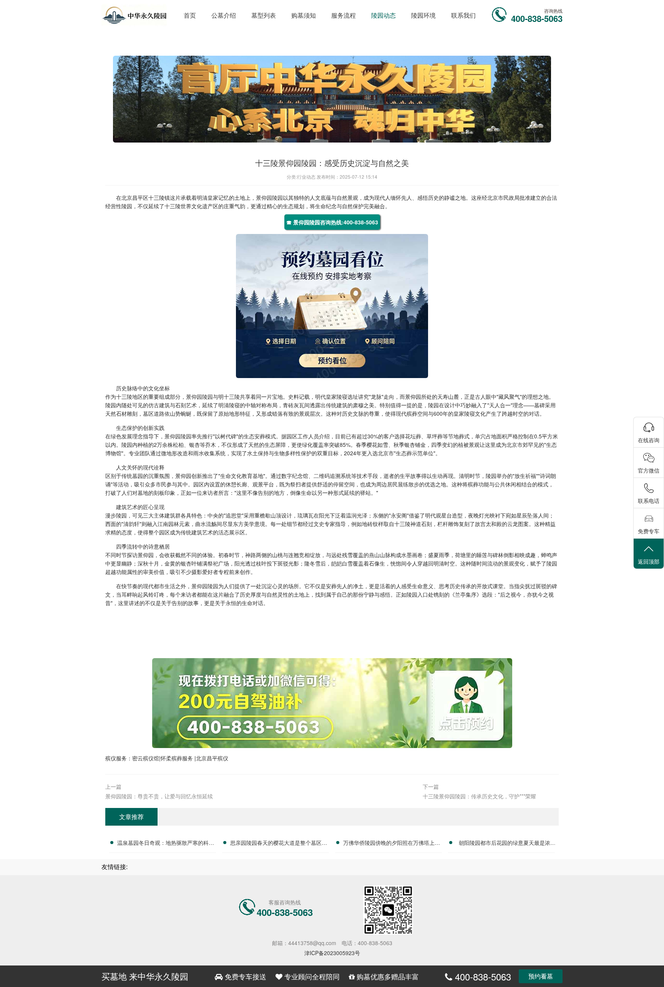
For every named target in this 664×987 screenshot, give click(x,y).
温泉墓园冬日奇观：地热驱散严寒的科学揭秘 (165, 844)
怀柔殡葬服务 (177, 758)
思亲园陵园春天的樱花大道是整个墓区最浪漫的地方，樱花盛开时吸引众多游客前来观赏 (278, 844)
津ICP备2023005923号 (332, 953)
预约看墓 (540, 976)
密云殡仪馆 (145, 758)
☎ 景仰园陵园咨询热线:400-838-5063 (332, 222)
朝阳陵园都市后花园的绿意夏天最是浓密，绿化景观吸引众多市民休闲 (504, 844)
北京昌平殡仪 (212, 758)
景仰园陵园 (269, 197)
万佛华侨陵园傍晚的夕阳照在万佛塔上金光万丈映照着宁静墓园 (391, 844)
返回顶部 (648, 561)
